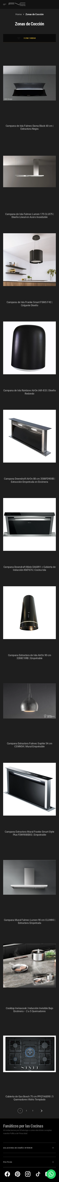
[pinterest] (17, 1174)
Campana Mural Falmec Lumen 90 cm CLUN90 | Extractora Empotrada (29, 921)
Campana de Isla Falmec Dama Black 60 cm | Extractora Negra (29, 127)
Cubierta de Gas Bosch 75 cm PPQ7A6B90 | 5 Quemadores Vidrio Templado (29, 1098)
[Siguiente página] (39, 1111)
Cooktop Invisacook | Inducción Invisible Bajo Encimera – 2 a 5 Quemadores (29, 1010)
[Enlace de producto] (29, 83)
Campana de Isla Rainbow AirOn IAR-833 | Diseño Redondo (29, 392)
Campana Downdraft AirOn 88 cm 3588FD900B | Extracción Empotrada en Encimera (29, 480)
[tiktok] (38, 1174)
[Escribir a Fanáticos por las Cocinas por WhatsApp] (51, 1174)
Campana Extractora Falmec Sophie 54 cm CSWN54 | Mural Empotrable (29, 745)
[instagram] (28, 1174)
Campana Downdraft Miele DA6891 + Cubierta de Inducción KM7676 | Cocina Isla (29, 568)
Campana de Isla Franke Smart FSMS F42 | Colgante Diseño (29, 304)
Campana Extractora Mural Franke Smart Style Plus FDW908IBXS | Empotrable (29, 833)
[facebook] (7, 1174)
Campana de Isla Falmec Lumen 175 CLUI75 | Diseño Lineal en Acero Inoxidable (29, 216)
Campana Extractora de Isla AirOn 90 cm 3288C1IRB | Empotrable (29, 657)
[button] (5, 4)
